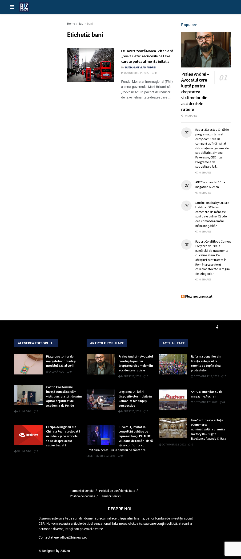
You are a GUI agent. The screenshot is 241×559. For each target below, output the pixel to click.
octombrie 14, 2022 (136, 73)
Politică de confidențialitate (117, 490)
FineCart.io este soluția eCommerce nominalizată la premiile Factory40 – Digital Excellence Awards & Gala (208, 429)
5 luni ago (23, 451)
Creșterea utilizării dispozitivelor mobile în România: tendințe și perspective (135, 399)
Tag (81, 23)
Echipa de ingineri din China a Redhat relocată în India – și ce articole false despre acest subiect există (63, 436)
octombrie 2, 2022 (205, 402)
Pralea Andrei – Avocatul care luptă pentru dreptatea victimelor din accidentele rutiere (195, 91)
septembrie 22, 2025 (102, 455)
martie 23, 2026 (130, 376)
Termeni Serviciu (111, 496)
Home (71, 23)
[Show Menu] (12, 7)
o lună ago (56, 371)
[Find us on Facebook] (217, 328)
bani (90, 23)
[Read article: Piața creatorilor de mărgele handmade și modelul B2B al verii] (28, 364)
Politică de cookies (82, 496)
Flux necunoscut (199, 296)
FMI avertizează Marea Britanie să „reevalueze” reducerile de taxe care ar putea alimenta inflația (147, 56)
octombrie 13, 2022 (206, 376)
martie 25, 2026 (130, 411)
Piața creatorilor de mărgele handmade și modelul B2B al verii (61, 361)
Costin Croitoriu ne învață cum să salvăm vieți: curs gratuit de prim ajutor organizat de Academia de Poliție (64, 396)
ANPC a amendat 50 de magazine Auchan (210, 184)
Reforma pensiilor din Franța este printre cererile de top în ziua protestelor (206, 363)
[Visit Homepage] (24, 7)
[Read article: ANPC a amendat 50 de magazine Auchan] (173, 400)
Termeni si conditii (82, 490)
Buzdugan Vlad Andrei (140, 67)
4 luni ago (23, 411)
